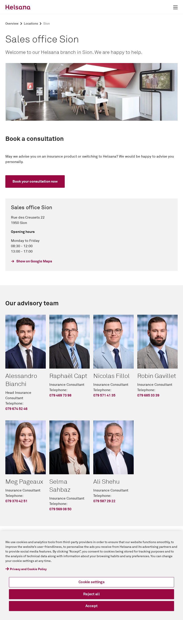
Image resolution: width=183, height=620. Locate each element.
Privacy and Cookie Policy (28, 569)
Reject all (91, 594)
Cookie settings (91, 582)
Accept (91, 606)
